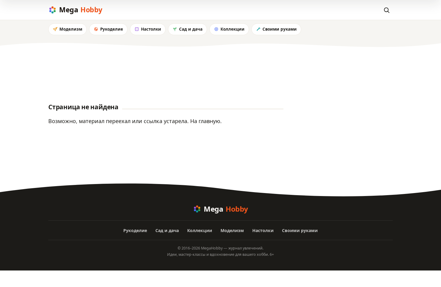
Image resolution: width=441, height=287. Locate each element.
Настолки (151, 29)
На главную (205, 121)
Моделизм (70, 29)
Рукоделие (111, 29)
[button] (386, 10)
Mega (80, 9)
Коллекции (232, 29)
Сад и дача (190, 29)
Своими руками (279, 29)
